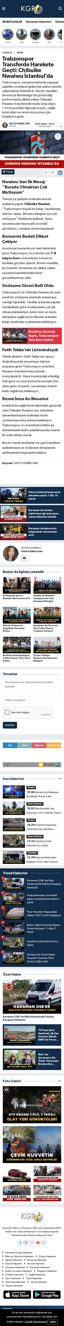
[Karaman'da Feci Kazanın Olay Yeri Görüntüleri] (47, 1193)
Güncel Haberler (36, 1263)
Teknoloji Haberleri (15, 1282)
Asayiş (31, 787)
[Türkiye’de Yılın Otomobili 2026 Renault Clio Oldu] (17, 1174)
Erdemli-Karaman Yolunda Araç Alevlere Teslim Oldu (41, 827)
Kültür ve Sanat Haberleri (18, 1271)
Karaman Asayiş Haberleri (18, 1252)
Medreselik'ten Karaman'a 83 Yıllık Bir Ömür (43, 810)
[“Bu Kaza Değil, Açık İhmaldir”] (17, 1193)
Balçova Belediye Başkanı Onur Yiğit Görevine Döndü (43, 860)
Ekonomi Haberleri (37, 1260)
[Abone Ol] (60, 172)
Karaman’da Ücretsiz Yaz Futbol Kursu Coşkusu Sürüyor (45, 628)
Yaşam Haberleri (14, 1285)
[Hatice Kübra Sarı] (11, 553)
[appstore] (17, 1295)
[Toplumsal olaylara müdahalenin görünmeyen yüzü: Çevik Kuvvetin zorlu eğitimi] (32, 1144)
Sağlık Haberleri (37, 1274)
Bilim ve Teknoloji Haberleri (19, 1256)
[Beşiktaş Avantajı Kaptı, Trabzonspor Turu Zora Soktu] (17, 645)
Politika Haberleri (14, 1274)
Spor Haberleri (13, 1278)
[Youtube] (38, 1242)
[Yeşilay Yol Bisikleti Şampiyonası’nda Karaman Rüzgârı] (47, 585)
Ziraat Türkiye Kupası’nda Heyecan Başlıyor (45, 658)
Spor (20, 53)
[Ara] (60, 8)
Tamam (52, 1322)
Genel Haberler (13, 1263)
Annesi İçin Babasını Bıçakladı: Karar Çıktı (42, 794)
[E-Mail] (24, 558)
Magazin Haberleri (47, 1271)
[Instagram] (32, 1242)
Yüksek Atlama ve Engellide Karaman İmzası (14, 628)
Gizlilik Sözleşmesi (35, 1321)
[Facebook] (20, 1242)
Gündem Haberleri (15, 1267)
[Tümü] (59, 778)
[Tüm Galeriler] (59, 1081)
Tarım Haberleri (34, 1278)
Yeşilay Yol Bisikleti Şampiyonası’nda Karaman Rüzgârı (44, 598)
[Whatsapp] (44, 1242)
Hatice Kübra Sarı (32, 551)
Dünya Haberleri (47, 1256)
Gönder (10, 725)
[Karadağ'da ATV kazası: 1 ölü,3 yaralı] (32, 1104)
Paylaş (9, 172)
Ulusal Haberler (39, 1282)
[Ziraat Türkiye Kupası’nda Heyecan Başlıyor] (47, 645)
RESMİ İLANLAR (12, 21)
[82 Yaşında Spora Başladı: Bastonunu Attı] (17, 585)
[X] (26, 1242)
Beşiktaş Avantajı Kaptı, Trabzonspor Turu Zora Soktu (16, 658)
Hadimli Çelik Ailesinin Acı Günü (38, 843)
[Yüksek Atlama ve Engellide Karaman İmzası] (17, 615)
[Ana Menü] (3, 8)
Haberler (7, 53)
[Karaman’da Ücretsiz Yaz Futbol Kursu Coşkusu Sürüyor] (47, 615)
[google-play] (46, 1295)
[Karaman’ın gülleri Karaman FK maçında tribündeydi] (47, 1174)
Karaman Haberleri (38, 21)
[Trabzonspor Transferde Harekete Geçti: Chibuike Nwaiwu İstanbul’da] (32, 149)
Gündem (32, 853)
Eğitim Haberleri (13, 1260)
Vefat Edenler (35, 804)
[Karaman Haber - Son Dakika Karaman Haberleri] (31, 8)
